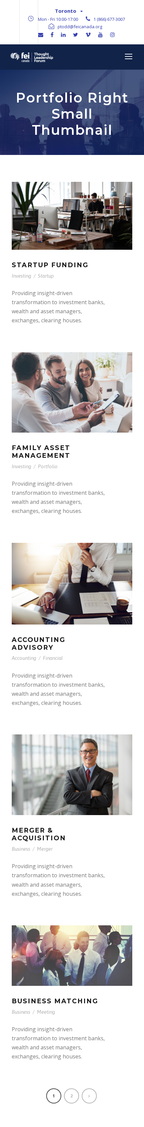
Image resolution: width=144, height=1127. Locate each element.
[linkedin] (63, 34)
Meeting (46, 1012)
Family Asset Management (41, 451)
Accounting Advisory (38, 643)
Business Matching (55, 1001)
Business (21, 849)
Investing (21, 276)
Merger (45, 849)
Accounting (24, 658)
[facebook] (52, 34)
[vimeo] (88, 34)
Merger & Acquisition (39, 834)
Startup (46, 276)
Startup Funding (50, 265)
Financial (53, 658)
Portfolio (48, 466)
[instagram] (112, 34)
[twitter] (75, 34)
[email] (40, 34)
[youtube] (100, 34)
